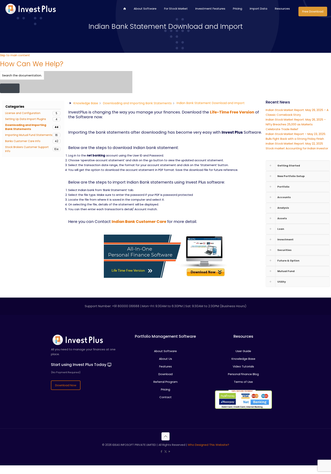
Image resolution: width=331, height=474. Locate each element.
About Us (165, 359)
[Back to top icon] (165, 436)
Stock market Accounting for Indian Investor (297, 148)
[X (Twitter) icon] (165, 451)
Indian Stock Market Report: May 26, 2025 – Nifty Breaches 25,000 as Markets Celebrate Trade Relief (296, 124)
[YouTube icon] (169, 451)
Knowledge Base (243, 359)
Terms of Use (243, 382)
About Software (165, 351)
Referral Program (165, 382)
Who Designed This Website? (208, 445)
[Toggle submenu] (176, 20)
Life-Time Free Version (232, 112)
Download (165, 374)
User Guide (243, 351)
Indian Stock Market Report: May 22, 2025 (294, 143)
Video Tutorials (243, 366)
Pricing (165, 389)
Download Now (65, 385)
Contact (165, 397)
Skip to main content (15, 55)
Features (165, 366)
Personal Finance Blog (243, 374)
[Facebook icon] (161, 451)
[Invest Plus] (30, 8)
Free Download (312, 11)
